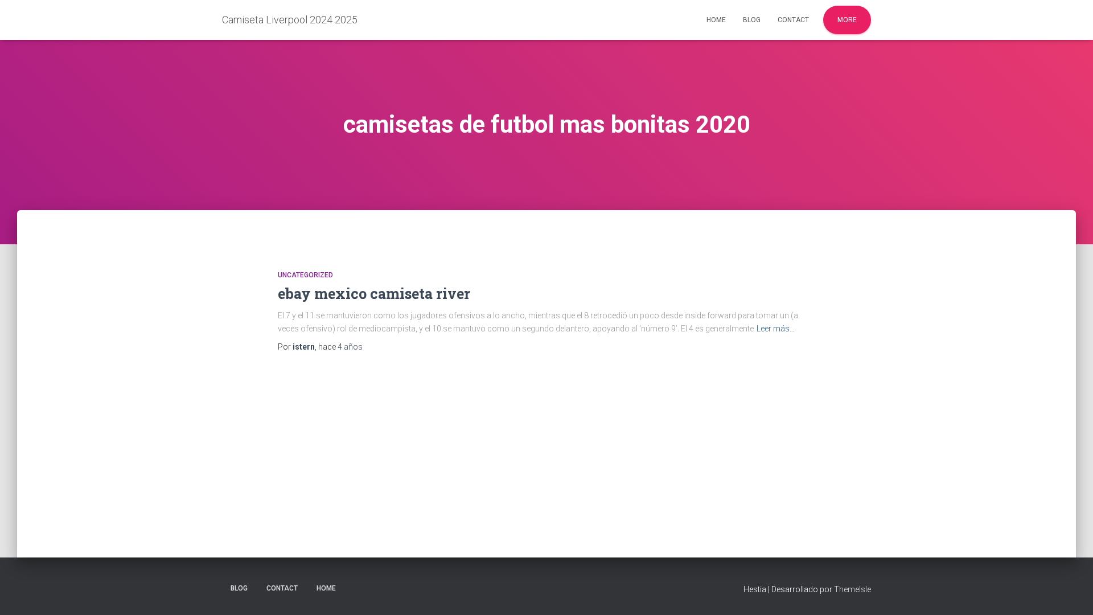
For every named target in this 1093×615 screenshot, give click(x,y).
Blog (752, 20)
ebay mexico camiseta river (374, 293)
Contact (793, 20)
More (847, 20)
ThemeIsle (852, 589)
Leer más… (776, 328)
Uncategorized (305, 275)
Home (716, 20)
